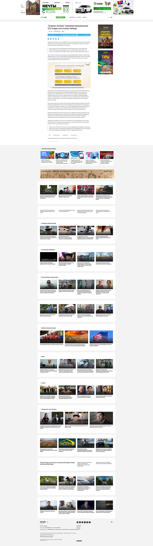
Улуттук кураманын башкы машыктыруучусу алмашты (84, 396)
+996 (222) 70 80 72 (65, 529)
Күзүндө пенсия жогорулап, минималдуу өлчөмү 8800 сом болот (103, 211)
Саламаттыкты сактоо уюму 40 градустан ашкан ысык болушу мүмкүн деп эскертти (75, 345)
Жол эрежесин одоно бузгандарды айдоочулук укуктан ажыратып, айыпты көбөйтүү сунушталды (67, 488)
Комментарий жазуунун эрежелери (46, 536)
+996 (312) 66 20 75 (57, 527)
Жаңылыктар (60, 17)
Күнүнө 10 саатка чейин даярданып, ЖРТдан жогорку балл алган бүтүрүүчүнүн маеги (104, 371)
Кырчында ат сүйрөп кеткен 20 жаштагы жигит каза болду (66, 315)
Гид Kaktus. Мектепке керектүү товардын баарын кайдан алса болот (47, 211)
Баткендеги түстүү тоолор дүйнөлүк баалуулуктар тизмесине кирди (48, 450)
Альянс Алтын (56, 135)
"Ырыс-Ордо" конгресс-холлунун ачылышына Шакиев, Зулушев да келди (85, 197)
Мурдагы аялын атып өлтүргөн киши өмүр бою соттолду (103, 315)
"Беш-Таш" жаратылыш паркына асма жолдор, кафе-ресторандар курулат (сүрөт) (48, 488)
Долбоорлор (72, 17)
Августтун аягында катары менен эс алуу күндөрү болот (67, 211)
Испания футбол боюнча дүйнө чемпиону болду (51, 344)
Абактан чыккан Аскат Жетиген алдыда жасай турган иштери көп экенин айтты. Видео (48, 237)
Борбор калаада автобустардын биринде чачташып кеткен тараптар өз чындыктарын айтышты (103, 292)
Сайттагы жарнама (43, 525)
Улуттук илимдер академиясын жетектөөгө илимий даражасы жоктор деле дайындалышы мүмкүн (103, 488)
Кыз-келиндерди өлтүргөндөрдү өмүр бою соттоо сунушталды (104, 512)
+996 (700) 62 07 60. (74, 138)
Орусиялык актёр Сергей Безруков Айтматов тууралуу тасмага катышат (100, 426)
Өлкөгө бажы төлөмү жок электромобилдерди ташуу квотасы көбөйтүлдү (57, 463)
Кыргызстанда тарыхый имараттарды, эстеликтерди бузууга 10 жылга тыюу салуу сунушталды (84, 264)
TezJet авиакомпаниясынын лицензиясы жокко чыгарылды (103, 263)
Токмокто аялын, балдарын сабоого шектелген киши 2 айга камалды (85, 316)
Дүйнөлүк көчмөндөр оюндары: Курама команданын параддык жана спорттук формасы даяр (47, 397)
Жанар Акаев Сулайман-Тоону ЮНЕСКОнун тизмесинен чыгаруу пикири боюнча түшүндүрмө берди (104, 197)
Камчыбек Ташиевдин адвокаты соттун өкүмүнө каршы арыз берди (85, 512)
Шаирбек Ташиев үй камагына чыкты (47, 512)
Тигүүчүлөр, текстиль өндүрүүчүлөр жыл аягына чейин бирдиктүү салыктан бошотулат (85, 237)
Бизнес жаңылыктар (49, 148)
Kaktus (63, 31)
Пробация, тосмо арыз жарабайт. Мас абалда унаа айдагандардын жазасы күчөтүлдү (104, 450)
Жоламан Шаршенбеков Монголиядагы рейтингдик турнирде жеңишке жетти (65, 397)
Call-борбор (78, 17)
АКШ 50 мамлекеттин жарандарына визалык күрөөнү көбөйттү (101, 345)
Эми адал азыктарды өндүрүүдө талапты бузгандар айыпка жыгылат (66, 450)
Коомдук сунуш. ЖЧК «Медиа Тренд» (47, 534)
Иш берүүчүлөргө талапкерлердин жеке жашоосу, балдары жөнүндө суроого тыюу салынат (67, 512)
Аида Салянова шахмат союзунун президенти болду (104, 396)
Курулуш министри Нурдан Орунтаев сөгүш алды (65, 196)
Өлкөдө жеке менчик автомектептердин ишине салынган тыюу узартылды (65, 237)
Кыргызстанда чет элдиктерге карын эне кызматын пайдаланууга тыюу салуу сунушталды (84, 464)
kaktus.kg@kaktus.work (49, 527)
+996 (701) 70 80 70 (73, 529)
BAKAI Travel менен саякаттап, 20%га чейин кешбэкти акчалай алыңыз (47, 161)
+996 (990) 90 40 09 (51, 529)
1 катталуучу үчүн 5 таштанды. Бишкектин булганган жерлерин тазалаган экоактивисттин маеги (85, 371)
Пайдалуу (84, 17)
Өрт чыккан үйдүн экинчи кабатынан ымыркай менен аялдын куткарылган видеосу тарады (84, 292)
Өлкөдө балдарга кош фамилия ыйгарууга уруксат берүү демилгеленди (66, 264)
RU (111, 522)
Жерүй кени (65, 135)
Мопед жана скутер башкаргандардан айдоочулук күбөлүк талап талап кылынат (84, 450)
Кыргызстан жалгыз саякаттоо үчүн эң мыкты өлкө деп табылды (104, 463)
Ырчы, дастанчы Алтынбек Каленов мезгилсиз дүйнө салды (76, 426)
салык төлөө (73, 135)
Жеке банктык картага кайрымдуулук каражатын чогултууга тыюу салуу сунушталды (83, 488)
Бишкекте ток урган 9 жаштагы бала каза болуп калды (47, 315)
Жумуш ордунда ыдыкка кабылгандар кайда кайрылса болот (103, 237)
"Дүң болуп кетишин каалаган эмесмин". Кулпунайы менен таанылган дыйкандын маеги (66, 371)
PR (49, 135)
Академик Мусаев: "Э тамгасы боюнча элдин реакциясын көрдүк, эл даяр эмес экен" (48, 371)
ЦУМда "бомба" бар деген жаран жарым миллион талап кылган (66, 291)
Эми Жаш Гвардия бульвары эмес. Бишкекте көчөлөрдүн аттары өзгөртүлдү (48, 197)
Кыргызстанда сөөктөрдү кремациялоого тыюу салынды (47, 263)
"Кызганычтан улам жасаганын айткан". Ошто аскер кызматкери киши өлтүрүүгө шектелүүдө (48, 291)
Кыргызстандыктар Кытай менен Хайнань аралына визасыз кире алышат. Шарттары (85, 211)
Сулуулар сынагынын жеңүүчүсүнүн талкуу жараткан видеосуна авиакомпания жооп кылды (50, 427)
